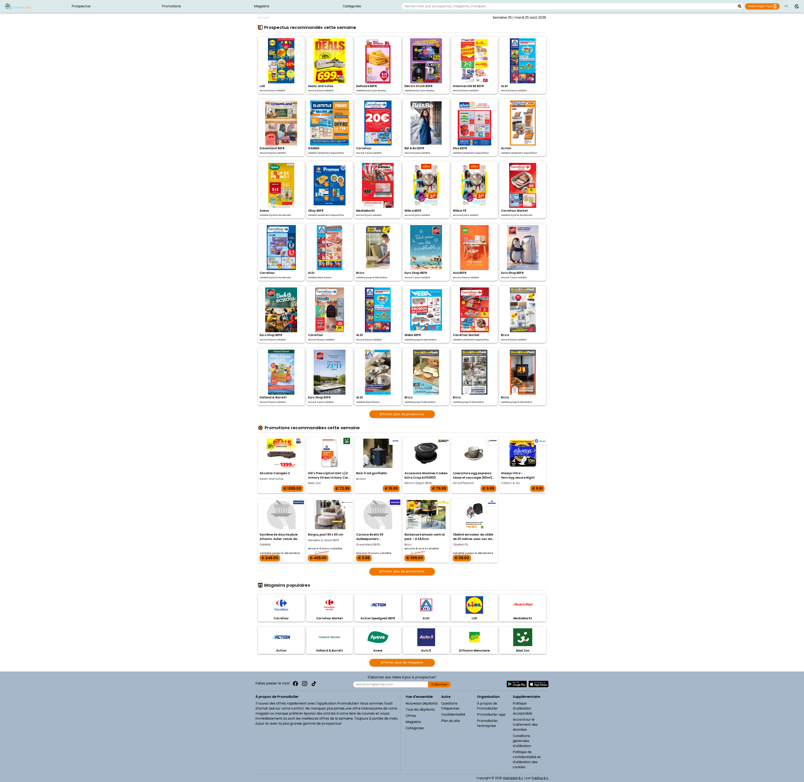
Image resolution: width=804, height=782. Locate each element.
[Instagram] (304, 683)
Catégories (415, 728)
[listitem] (81, 6)
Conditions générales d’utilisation (522, 740)
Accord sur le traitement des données (525, 724)
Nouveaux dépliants (422, 703)
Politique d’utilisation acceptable (522, 708)
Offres (411, 715)
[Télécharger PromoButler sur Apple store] (538, 684)
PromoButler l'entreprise (487, 723)
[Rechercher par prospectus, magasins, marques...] (740, 6)
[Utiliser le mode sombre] (797, 6)
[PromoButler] (18, 6)
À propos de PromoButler (487, 706)
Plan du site (450, 720)
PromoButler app (491, 714)
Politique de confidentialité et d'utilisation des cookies (527, 759)
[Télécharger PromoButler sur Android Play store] (517, 684)
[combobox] (569, 6)
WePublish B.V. (513, 778)
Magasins (413, 721)
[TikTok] (314, 683)
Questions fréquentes (450, 706)
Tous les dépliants (420, 709)
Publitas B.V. (540, 778)
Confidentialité (453, 714)
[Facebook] (295, 683)
